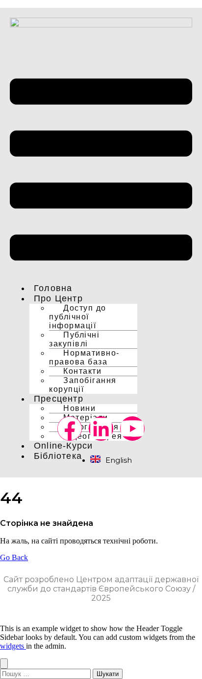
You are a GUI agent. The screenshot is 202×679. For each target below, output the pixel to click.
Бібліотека (58, 456)
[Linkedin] (101, 428)
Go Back (14, 557)
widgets (13, 646)
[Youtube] (132, 428)
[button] (101, 170)
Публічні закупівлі (74, 339)
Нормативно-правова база (84, 357)
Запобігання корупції (83, 384)
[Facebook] (69, 428)
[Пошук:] (46, 673)
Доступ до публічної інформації (77, 317)
